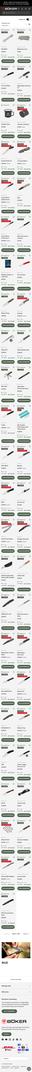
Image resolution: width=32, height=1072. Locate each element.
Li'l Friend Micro (22, 161)
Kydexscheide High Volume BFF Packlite (7, 576)
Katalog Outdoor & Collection (7, 276)
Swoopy (19, 313)
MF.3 (2, 502)
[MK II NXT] (8, 375)
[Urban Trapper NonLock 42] (24, 753)
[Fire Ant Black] (8, 74)
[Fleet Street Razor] (8, 528)
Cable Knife (21, 575)
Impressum (16, 1068)
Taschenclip (21, 803)
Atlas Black (4, 465)
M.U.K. (3, 803)
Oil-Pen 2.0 (20, 502)
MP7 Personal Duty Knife (7, 914)
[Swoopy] (24, 302)
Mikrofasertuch (22, 49)
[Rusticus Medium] (24, 828)
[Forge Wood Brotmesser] (8, 225)
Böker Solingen (8, 1064)
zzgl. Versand (11, 57)
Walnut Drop (5, 313)
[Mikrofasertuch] (24, 38)
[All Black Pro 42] (8, 603)
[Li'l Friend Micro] (24, 150)
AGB (11, 1068)
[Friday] (8, 414)
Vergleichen (22, 19)
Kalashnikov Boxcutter (21, 654)
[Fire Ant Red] (24, 263)
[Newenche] (24, 680)
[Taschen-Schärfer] (24, 113)
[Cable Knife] (24, 564)
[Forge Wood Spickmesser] (8, 186)
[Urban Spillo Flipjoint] (8, 865)
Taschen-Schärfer (23, 124)
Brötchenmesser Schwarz (22, 237)
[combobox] (16, 13)
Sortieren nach (6, 23)
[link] (6, 934)
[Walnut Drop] (8, 302)
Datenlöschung (15, 1066)
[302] (8, 753)
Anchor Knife (21, 876)
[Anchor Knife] (24, 865)
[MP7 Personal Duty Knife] (8, 902)
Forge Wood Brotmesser (5, 237)
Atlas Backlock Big (23, 350)
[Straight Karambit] (24, 528)
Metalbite (4, 49)
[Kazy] (24, 186)
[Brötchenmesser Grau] (24, 603)
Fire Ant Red (21, 275)
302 (2, 764)
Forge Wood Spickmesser (5, 198)
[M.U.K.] (8, 792)
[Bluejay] (24, 454)
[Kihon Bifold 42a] (8, 680)
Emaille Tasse (5, 124)
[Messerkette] (8, 828)
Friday (3, 425)
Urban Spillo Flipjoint (7, 876)
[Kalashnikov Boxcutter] (24, 641)
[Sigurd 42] (8, 339)
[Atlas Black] (8, 454)
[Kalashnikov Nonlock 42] (24, 74)
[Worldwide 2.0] (8, 717)
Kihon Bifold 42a (6, 691)
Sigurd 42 (4, 350)
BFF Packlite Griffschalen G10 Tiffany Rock (22, 427)
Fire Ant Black (5, 86)
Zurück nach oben (16, 979)
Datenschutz (23, 1066)
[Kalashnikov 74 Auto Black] (8, 641)
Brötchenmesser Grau (22, 615)
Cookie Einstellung (6, 1066)
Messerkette (5, 840)
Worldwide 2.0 (5, 728)
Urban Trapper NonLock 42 (22, 765)
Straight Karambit (23, 539)
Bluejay (19, 466)
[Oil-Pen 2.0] (24, 491)
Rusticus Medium (22, 840)
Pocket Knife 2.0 (6, 161)
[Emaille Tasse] (8, 113)
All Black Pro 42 (6, 614)
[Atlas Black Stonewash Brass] (24, 375)
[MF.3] (8, 491)
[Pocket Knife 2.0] (8, 150)
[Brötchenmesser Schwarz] (24, 225)
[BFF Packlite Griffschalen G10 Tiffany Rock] (24, 414)
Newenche (20, 691)
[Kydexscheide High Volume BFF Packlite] (8, 564)
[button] (26, 9)
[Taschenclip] (24, 792)
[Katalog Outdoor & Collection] (8, 263)
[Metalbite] (8, 38)
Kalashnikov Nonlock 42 (23, 87)
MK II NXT (4, 386)
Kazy (18, 198)
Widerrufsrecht (5, 1068)
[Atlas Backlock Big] (24, 339)
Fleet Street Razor (7, 539)
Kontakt (6, 1034)
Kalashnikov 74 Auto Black (7, 653)
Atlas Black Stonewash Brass (22, 387)
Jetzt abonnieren (9, 1011)
